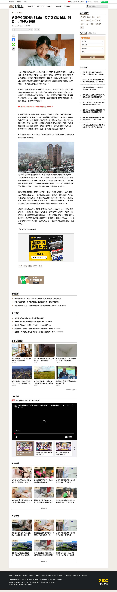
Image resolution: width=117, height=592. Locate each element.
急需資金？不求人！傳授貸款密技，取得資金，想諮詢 (34, 328)
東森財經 (19, 2)
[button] (74, 448)
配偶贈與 (98, 24)
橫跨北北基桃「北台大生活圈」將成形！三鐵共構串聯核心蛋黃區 (22, 382)
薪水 (93, 17)
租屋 (98, 20)
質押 (40, 266)
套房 (25, 266)
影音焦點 (49, 6)
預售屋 (83, 17)
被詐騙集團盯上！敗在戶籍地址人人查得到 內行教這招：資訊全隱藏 (37, 298)
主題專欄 (67, 6)
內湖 (87, 24)
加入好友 (105, 2)
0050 (20, 266)
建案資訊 (58, 6)
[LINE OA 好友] (31, 280)
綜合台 (25, 575)
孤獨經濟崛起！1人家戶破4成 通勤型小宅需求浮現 (21, 360)
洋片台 (49, 575)
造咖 (25, 2)
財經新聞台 (18, 575)
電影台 (43, 575)
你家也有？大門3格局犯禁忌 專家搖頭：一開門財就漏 (44, 360)
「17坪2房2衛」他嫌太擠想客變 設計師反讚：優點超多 (33, 321)
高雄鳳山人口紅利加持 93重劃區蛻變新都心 (29, 318)
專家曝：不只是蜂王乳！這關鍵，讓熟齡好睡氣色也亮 (34, 332)
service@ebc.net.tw (50, 582)
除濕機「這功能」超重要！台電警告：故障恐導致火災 (32, 325)
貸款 (88, 17)
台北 (93, 20)
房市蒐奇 (20, 12)
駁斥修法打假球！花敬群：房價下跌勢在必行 (66, 382)
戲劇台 (31, 575)
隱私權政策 (59, 579)
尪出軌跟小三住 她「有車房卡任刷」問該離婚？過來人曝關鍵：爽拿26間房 (40, 305)
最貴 (82, 24)
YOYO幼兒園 (76, 575)
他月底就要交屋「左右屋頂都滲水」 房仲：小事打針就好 (66, 360)
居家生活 (39, 6)
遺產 (98, 17)
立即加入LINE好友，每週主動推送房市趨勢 (36, 106)
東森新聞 (11, 2)
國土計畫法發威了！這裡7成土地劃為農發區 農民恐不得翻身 (43, 382)
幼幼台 (37, 575)
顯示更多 (44, 508)
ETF (35, 266)
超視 (55, 575)
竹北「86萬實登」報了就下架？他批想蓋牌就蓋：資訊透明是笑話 (36, 302)
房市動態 (30, 6)
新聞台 (10, 575)
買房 (30, 266)
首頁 (13, 12)
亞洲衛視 (61, 575)
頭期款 (88, 20)
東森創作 (84, 575)
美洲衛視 (68, 575)
